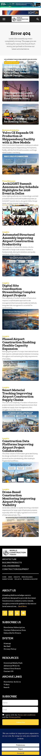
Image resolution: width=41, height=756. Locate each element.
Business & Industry (11, 63)
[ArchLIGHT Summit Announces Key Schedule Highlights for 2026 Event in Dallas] (20, 215)
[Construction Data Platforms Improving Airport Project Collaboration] (20, 472)
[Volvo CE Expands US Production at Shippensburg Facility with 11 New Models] (20, 164)
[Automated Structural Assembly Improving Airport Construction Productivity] (20, 266)
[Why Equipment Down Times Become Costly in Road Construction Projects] (20, 91)
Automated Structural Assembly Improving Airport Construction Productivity (18, 239)
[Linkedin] (17, 613)
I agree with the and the (18, 716)
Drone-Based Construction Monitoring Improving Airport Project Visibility (18, 498)
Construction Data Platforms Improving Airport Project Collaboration (17, 446)
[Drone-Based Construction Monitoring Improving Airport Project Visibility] (20, 526)
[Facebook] (4, 613)
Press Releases (8, 181)
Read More (22, 606)
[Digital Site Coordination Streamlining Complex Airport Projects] (20, 319)
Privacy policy (14, 717)
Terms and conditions (26, 715)
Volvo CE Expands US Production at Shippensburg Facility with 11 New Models (18, 137)
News (6, 88)
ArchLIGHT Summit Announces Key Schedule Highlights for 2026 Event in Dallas (20, 188)
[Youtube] (23, 613)
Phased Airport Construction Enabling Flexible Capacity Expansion (19, 344)
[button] (4, 19)
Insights (5, 232)
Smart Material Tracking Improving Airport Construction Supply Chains (18, 395)
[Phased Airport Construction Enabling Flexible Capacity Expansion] (20, 370)
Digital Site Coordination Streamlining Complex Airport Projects (18, 290)
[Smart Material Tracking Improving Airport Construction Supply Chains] (20, 421)
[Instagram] (10, 613)
